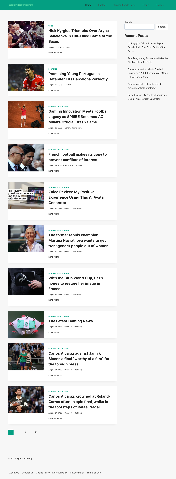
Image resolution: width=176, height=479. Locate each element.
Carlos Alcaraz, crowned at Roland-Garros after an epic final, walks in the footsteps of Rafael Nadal (79, 401)
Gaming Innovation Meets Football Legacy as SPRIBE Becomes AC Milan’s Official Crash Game (78, 116)
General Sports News (124, 5)
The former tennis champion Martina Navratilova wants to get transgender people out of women (78, 240)
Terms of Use (94, 472)
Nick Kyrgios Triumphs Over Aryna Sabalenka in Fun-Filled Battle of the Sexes (80, 36)
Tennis (145, 5)
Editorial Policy (59, 472)
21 (36, 432)
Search (128, 22)
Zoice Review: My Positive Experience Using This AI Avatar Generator (76, 197)
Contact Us (27, 472)
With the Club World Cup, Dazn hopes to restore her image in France (75, 283)
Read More (55, 53)
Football (102, 5)
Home (88, 5)
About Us (14, 472)
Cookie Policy (43, 472)
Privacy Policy (77, 472)
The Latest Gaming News (70, 321)
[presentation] (26, 34)
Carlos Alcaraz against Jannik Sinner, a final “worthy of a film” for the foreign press (78, 358)
